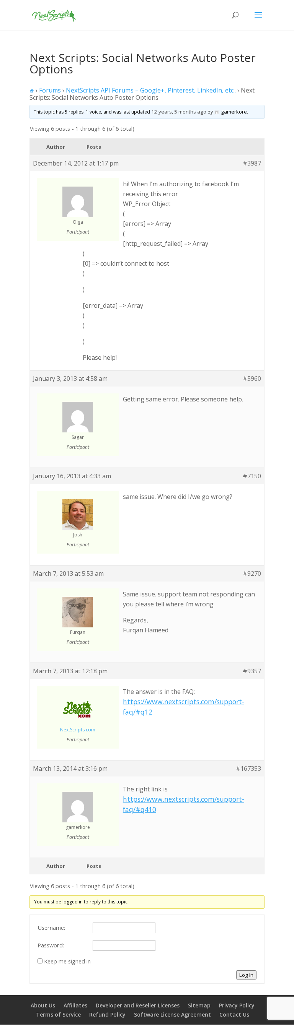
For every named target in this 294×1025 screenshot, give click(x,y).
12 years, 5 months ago (178, 111)
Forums (50, 90)
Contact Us (234, 1014)
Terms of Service (58, 1014)
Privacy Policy (237, 1005)
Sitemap (199, 1005)
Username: (51, 927)
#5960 (252, 378)
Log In (246, 974)
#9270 (252, 573)
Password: (51, 945)
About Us (43, 1005)
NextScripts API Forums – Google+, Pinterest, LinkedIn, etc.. (151, 90)
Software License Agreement (172, 1014)
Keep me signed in (67, 961)
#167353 (248, 768)
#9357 (252, 671)
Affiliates (75, 1005)
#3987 (252, 163)
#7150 (252, 476)
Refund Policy (107, 1014)
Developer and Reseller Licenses (138, 1005)
